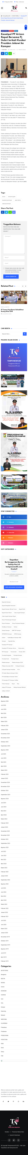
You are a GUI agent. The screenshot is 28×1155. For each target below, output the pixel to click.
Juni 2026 (3, 709)
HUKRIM (3, 995)
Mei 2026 (3, 713)
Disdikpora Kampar (7, 627)
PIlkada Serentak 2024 (7, 666)
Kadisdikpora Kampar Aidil (14, 637)
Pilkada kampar (6, 662)
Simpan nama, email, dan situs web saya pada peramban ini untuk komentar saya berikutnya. (14, 270)
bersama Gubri (11, 196)
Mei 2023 (3, 859)
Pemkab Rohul (15, 659)
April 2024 (4, 815)
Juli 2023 (3, 851)
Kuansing (3, 1011)
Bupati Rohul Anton (7, 612)
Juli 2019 (3, 953)
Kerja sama (21, 648)
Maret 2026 (4, 721)
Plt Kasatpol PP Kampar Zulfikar (10, 680)
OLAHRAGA (4, 1023)
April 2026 (4, 717)
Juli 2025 (3, 754)
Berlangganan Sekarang (14, 587)
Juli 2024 (3, 802)
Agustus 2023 (5, 847)
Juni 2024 (3, 807)
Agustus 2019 (5, 949)
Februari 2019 (4, 961)
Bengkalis (3, 974)
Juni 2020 (3, 924)
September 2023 (5, 843)
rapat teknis (18, 200)
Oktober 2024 (4, 790)
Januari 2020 (4, 932)
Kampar (7, 307)
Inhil (2, 999)
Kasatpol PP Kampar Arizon (9, 648)
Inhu (2, 1003)
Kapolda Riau (11, 641)
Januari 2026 (4, 729)
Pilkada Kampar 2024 (17, 662)
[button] (22, 286)
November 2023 (5, 835)
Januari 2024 (4, 827)
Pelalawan (4, 1031)
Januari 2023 (4, 876)
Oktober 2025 (4, 742)
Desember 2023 (5, 831)
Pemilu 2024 (22, 651)
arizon (3, 196)
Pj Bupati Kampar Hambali (8, 669)
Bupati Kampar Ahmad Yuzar (9, 609)
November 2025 (5, 738)
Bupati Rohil (22, 609)
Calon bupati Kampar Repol (9, 616)
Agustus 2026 (5, 701)
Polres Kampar (5, 683)
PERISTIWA (4, 1039)
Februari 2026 (4, 725)
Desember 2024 (5, 782)
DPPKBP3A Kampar (7, 634)
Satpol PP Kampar (6, 203)
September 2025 (5, 746)
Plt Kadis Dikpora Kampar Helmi (10, 673)
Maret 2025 (4, 770)
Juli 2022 (3, 888)
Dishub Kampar (6, 630)
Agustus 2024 (5, 798)
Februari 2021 (4, 916)
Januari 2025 (4, 778)
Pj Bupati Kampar (20, 666)
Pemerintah (13, 651)
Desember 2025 (5, 733)
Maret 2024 (4, 819)
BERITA (2, 307)
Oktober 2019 (4, 941)
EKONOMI (3, 991)
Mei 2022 (3, 896)
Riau (18, 683)
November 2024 (5, 786)
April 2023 (4, 863)
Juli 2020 (3, 920)
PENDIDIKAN (4, 1035)
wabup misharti (6, 691)
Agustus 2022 (5, 884)
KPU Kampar (5, 651)
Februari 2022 (4, 908)
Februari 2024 (4, 823)
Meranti (3, 1015)
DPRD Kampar (17, 634)
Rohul (2, 1051)
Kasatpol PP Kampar (7, 200)
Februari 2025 (4, 774)
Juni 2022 (3, 892)
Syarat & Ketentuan (15, 1135)
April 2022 (4, 900)
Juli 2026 (3, 705)
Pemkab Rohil (5, 659)
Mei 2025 (3, 762)
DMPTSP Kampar (16, 630)
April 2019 (4, 957)
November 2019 (5, 937)
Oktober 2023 (4, 839)
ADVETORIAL (4, 970)
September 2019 (5, 945)
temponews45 (14, 1147)
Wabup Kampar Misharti (20, 687)
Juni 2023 (3, 855)
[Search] (26, 8)
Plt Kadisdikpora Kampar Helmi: (10, 676)
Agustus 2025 (5, 750)
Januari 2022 (4, 912)
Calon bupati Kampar (19, 612)
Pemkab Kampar (18, 655)
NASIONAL (4, 1019)
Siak (2, 1056)
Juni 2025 (3, 758)
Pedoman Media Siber (18, 1132)
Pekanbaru (4, 1027)
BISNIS (3, 982)
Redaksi (4, 49)
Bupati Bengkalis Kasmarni (8, 605)
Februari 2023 (4, 872)
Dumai (2, 986)
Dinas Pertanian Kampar (18, 623)
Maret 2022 (4, 904)
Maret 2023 (4, 867)
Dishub (15, 627)
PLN (18, 669)
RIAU (2, 1043)
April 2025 (4, 766)
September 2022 (5, 880)
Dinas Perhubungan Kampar (9, 620)
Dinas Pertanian (6, 623)
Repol (13, 683)
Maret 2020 (4, 928)
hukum (3, 637)
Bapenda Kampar (6, 602)
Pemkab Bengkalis (6, 655)
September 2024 (5, 794)
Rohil (2, 1047)
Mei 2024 (3, 811)
